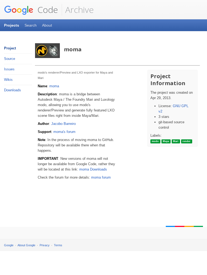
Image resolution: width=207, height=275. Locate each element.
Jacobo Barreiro (63, 124)
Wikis (8, 80)
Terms (58, 245)
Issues (9, 69)
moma (54, 86)
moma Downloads (93, 169)
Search (31, 25)
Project (10, 48)
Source (9, 59)
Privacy (45, 245)
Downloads (12, 90)
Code (46, 9)
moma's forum (64, 132)
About (47, 25)
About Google (26, 245)
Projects (11, 25)
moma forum (101, 177)
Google (8, 245)
